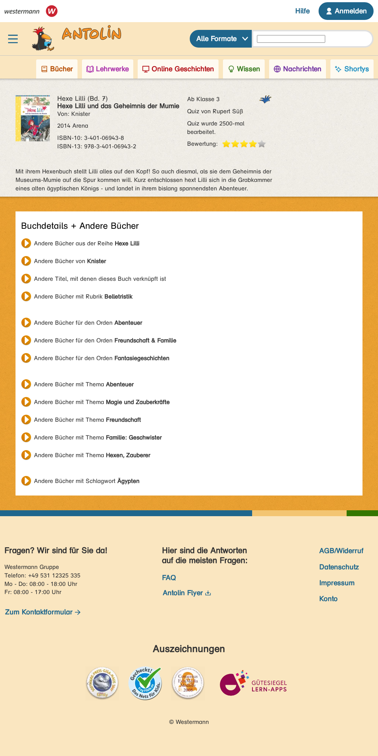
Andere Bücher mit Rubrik (83, 296)
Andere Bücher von (70, 261)
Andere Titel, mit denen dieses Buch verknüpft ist (100, 278)
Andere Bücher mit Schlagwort (87, 480)
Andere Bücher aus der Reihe (87, 243)
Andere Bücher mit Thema (84, 384)
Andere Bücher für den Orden (88, 322)
